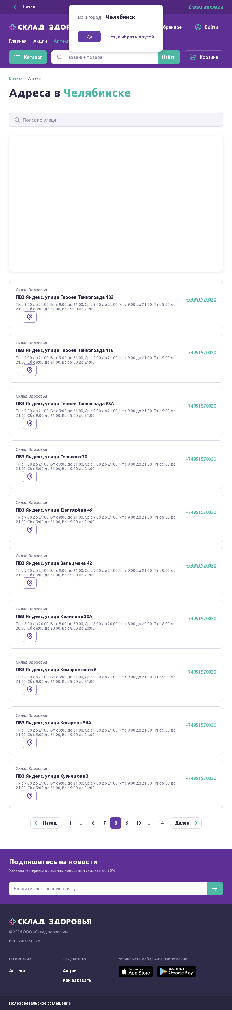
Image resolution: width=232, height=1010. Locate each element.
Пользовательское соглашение (40, 1003)
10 (138, 822)
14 (161, 822)
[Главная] (51, 26)
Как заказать (77, 980)
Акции (40, 41)
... (81, 822)
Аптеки (17, 970)
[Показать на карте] (30, 317)
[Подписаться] (215, 888)
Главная (18, 41)
